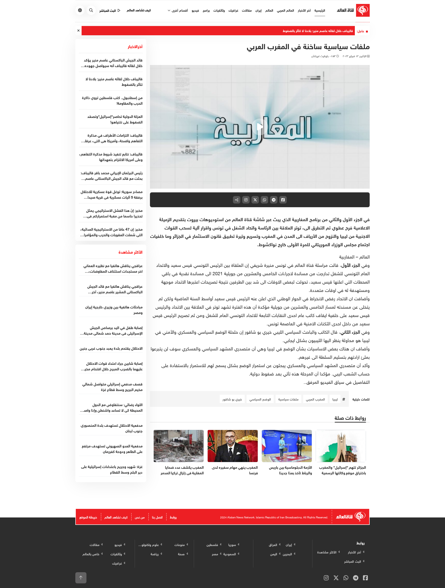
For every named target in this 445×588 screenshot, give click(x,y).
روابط (173, 517)
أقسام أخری (179, 10)
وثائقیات (219, 10)
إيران (258, 10)
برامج (206, 10)
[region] (260, 127)
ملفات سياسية (288, 399)
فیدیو (195, 10)
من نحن (140, 517)
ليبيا (335, 399)
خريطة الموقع (88, 517)
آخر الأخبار (304, 10)
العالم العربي (285, 10)
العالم (269, 10)
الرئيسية (320, 10)
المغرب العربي (315, 399)
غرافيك (233, 10)
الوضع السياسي (260, 399)
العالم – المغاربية (354, 256)
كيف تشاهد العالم (139, 10)
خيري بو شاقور (232, 399)
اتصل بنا (157, 517)
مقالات (247, 10)
